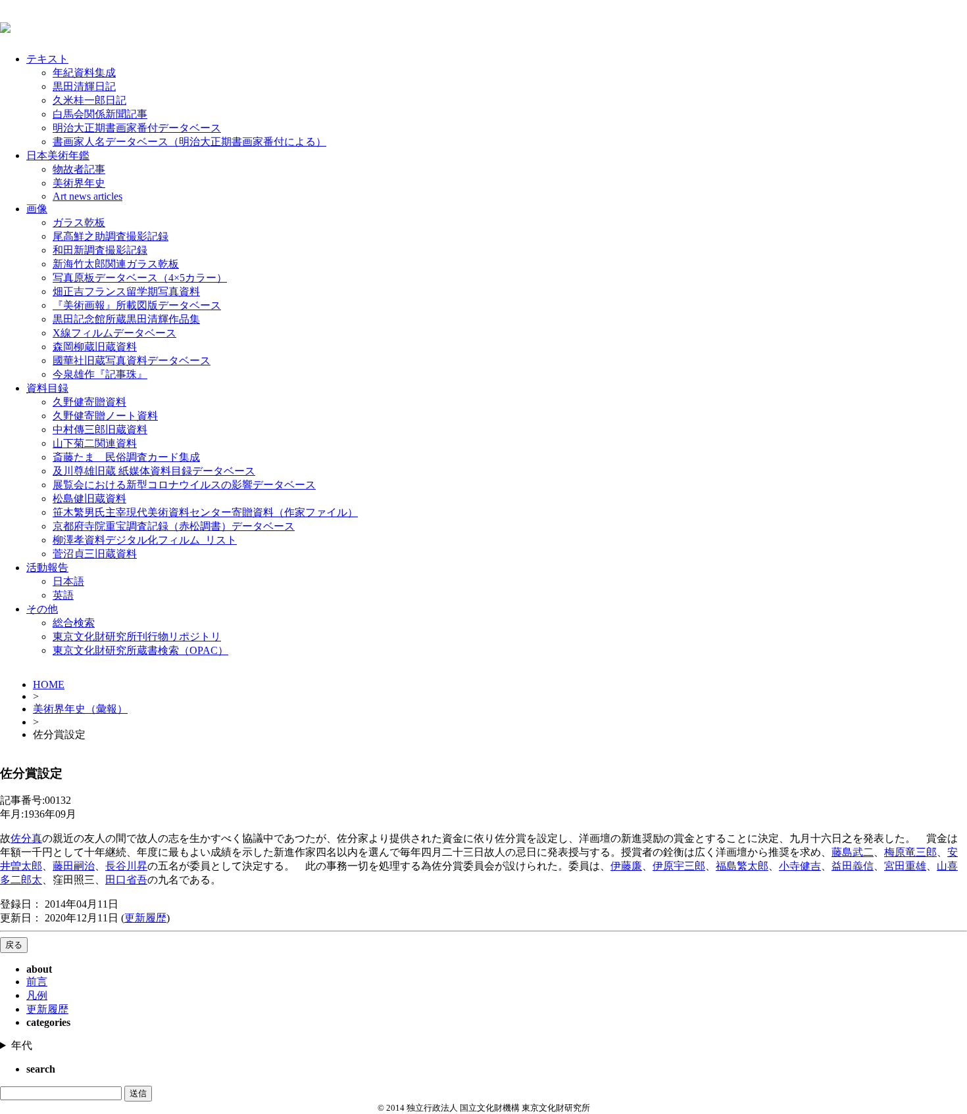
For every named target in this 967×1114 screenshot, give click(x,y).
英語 (63, 595)
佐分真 (26, 838)
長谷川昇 (126, 865)
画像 (36, 208)
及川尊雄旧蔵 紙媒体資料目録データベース (154, 470)
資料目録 (47, 388)
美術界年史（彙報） (80, 708)
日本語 (68, 581)
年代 (21, 1045)
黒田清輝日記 (84, 86)
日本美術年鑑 (57, 155)
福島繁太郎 (742, 865)
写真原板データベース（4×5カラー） (140, 277)
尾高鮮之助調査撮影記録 (110, 236)
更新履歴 (145, 917)
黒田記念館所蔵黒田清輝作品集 (126, 319)
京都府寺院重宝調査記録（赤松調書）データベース (174, 526)
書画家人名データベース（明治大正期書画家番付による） (189, 141)
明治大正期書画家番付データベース (137, 127)
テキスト (47, 58)
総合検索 (74, 622)
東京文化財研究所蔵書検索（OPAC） (140, 650)
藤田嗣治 (74, 865)
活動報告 (47, 567)
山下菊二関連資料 (95, 443)
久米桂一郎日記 (89, 100)
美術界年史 (79, 183)
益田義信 (852, 865)
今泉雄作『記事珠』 (100, 374)
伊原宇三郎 (679, 865)
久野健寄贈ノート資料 (105, 415)
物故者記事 (79, 169)
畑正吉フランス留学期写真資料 (126, 291)
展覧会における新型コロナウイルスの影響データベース (184, 484)
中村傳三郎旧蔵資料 (100, 429)
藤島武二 (852, 852)
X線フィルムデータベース (114, 332)
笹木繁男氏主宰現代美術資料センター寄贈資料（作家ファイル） (205, 512)
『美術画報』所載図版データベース (137, 305)
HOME (48, 684)
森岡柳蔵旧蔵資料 (95, 346)
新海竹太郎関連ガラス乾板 (116, 263)
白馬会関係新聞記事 (100, 114)
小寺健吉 (800, 865)
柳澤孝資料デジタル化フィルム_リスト (145, 539)
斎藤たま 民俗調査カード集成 (126, 457)
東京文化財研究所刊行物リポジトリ (137, 636)
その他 (42, 609)
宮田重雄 (905, 865)
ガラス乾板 (79, 222)
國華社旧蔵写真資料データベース (132, 360)
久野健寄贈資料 (89, 401)
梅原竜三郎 (910, 852)
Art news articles (87, 196)
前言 (36, 981)
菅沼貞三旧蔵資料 (95, 553)
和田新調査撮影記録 (100, 250)
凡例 (36, 995)
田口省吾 (126, 879)
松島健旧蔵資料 (89, 498)
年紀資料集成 (84, 72)
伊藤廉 (626, 865)
